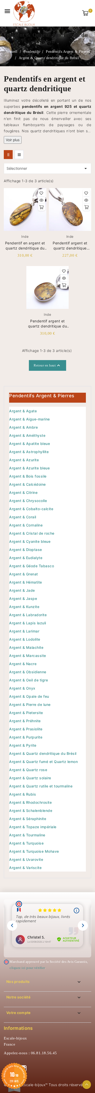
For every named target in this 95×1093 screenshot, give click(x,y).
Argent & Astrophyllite (29, 452)
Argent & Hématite (25, 582)
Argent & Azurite (24, 460)
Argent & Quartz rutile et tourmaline (40, 786)
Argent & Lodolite (24, 639)
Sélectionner (47, 168)
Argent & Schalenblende (30, 810)
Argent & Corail (22, 517)
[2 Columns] (8, 154)
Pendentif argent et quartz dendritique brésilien (70, 246)
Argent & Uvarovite (26, 859)
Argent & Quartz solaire (30, 778)
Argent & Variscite (25, 867)
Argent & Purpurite (25, 737)
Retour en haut (47, 365)
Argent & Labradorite (28, 615)
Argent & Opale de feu (29, 696)
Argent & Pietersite (26, 712)
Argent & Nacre (22, 664)
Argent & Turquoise (26, 843)
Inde (25, 236)
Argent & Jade (22, 590)
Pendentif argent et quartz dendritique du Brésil (47, 324)
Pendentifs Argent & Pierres (41, 395)
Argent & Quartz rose (28, 770)
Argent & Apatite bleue (29, 443)
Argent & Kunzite (24, 606)
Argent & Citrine (23, 492)
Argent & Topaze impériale (32, 827)
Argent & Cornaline (26, 525)
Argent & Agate (23, 411)
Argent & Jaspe (23, 598)
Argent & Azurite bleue (29, 468)
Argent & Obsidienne (27, 672)
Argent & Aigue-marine (29, 419)
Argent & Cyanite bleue (29, 541)
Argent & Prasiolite (26, 729)
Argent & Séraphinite (27, 819)
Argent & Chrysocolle (28, 500)
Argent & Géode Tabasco (31, 566)
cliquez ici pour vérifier (27, 968)
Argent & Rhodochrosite (30, 802)
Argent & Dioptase (25, 549)
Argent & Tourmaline (27, 835)
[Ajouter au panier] (41, 207)
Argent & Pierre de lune (30, 704)
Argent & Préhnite (25, 721)
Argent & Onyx (22, 688)
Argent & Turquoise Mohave (34, 851)
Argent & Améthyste (27, 435)
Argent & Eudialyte (25, 558)
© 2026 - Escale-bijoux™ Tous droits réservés (44, 1085)
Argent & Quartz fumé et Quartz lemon (43, 761)
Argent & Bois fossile (28, 476)
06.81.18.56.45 (44, 1053)
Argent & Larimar (24, 631)
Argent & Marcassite (27, 655)
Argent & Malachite (26, 647)
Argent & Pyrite (22, 745)
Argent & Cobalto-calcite (31, 509)
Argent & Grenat (23, 574)
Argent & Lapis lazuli (27, 623)
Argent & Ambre (23, 427)
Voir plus (13, 140)
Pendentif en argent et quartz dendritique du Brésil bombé (25, 246)
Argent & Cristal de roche (31, 533)
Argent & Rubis (22, 794)
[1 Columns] (19, 154)
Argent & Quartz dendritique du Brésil (43, 753)
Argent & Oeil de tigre (28, 680)
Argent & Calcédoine (27, 484)
